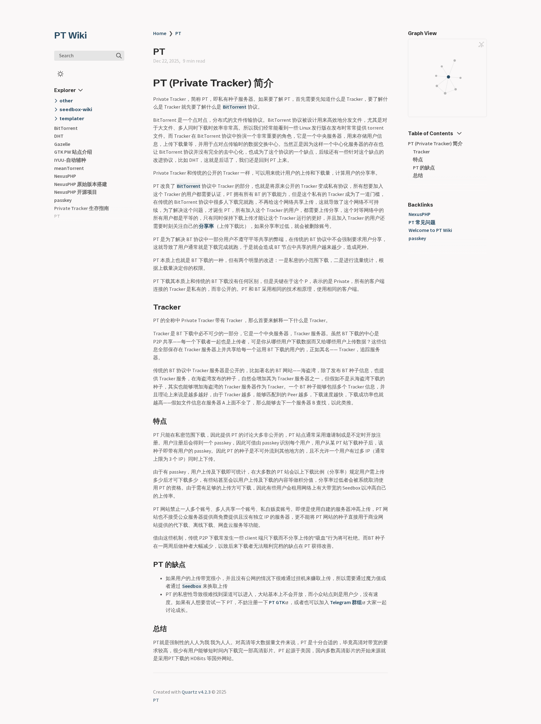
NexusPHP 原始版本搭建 (80, 184)
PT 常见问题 (422, 222)
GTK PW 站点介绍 (73, 152)
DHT (59, 136)
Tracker (421, 151)
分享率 (206, 226)
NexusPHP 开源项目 (75, 192)
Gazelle (62, 144)
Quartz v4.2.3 (196, 692)
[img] (119, 56)
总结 (418, 175)
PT (57, 216)
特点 (418, 159)
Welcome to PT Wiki (430, 230)
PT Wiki (70, 35)
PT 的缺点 (424, 167)
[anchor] (279, 82)
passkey (63, 200)
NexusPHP (65, 176)
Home (159, 33)
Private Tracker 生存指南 (81, 208)
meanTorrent (69, 168)
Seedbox (191, 586)
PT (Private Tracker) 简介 (435, 143)
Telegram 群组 (346, 602)
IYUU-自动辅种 (70, 160)
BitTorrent (66, 128)
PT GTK (277, 602)
